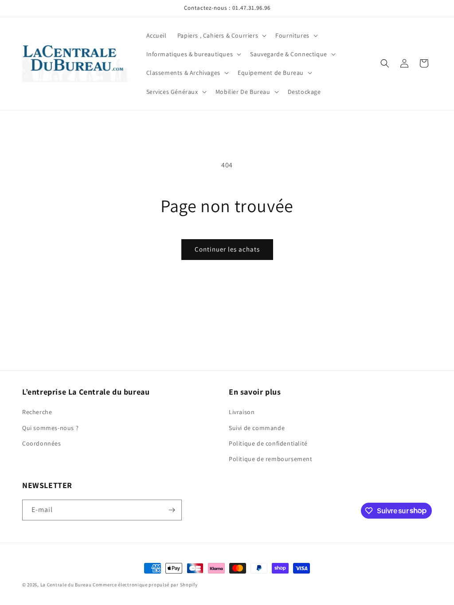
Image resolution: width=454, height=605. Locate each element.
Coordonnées (41, 443)
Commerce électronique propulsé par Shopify (145, 585)
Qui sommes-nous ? (50, 428)
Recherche (37, 412)
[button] (221, 35)
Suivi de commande (257, 428)
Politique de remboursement (271, 459)
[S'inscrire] (171, 510)
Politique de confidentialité (268, 443)
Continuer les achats (227, 249)
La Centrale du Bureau (66, 585)
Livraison (241, 412)
